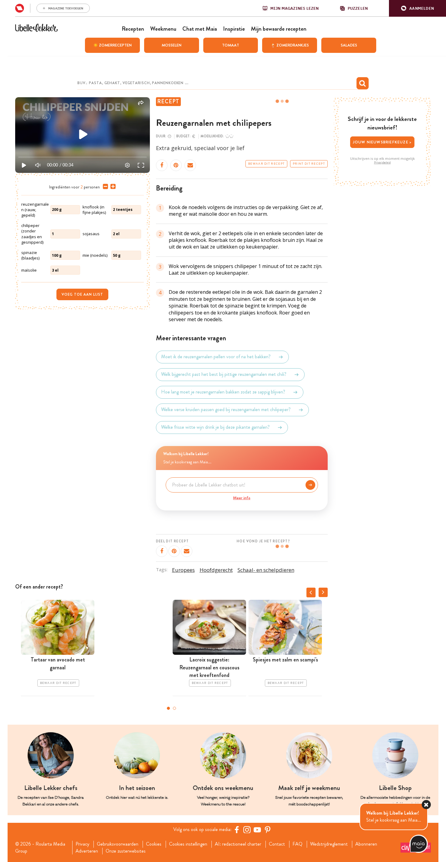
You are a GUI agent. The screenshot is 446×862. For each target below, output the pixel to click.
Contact (277, 844)
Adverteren (87, 851)
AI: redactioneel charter (238, 844)
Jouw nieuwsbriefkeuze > (382, 142)
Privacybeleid (382, 162)
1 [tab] (168, 708)
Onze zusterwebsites (126, 851)
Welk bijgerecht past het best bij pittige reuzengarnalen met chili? (223, 374)
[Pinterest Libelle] (267, 829)
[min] (104, 187)
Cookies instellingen (188, 844)
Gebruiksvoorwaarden (117, 844)
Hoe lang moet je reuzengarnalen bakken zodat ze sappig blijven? (223, 392)
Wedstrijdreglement (329, 844)
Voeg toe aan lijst (82, 294)
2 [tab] (174, 708)
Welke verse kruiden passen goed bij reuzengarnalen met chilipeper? (226, 409)
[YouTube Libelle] (257, 829)
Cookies (153, 844)
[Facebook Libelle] (236, 829)
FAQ (297, 844)
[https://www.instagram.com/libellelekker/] (247, 829)
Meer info (241, 498)
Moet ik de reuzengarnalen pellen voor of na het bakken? (216, 356)
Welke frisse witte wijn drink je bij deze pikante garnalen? (215, 427)
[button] (417, 8)
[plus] (112, 187)
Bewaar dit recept (266, 164)
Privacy (82, 844)
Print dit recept (309, 164)
